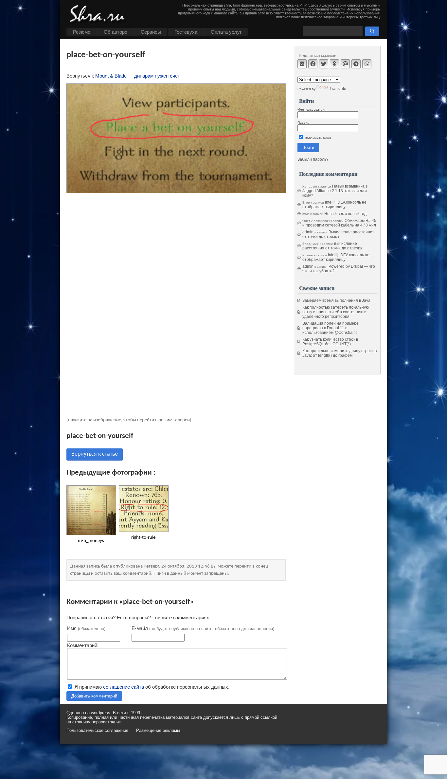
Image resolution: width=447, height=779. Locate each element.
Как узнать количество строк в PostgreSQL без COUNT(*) (330, 341)
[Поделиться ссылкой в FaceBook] (312, 63)
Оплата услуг (226, 32)
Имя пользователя (311, 109)
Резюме (81, 32)
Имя (86, 628)
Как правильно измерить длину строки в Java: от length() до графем (339, 353)
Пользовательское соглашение (97, 730)
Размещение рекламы (158, 730)
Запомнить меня (317, 138)
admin (307, 232)
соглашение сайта (123, 687)
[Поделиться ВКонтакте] (302, 63)
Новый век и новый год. (345, 213)
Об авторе (115, 32)
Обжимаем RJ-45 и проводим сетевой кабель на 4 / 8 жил (339, 222)
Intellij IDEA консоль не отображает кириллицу (334, 204)
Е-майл (203, 628)
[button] (372, 31)
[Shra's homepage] (99, 14)
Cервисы (151, 32)
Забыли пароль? (313, 159)
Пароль (303, 122)
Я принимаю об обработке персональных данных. (151, 687)
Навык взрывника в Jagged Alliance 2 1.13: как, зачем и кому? (334, 191)
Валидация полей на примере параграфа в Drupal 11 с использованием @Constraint (330, 328)
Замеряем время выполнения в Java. (336, 300)
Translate (338, 88)
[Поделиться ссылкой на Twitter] (323, 63)
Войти (308, 147)
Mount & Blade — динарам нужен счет (137, 76)
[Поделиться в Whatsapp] (366, 63)
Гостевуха (185, 32)
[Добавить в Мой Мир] (345, 63)
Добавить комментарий (94, 696)
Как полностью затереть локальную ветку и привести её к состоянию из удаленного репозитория (335, 312)
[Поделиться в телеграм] (356, 63)
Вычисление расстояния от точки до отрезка (338, 234)
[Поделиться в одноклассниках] (334, 63)
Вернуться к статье (94, 454)
